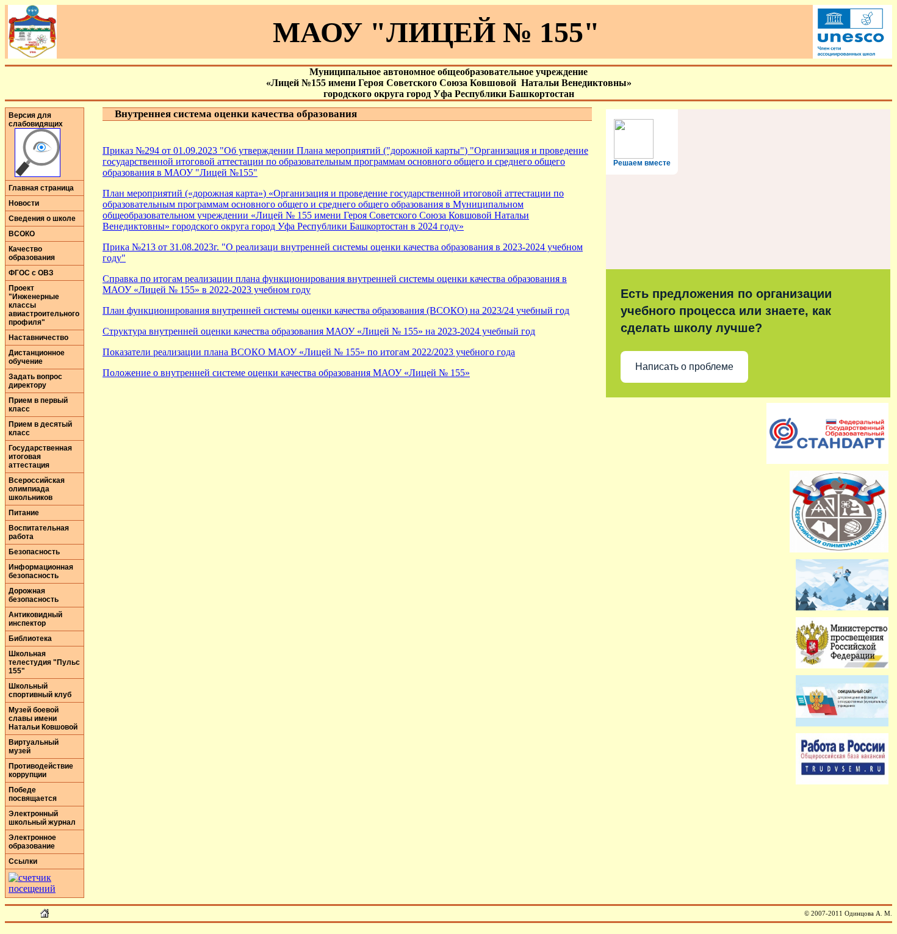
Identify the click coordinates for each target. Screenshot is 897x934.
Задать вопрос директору (35, 380)
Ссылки (23, 861)
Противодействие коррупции (41, 770)
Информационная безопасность (41, 571)
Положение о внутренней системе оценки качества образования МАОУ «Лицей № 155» (286, 372)
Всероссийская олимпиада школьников (37, 489)
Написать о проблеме (684, 366)
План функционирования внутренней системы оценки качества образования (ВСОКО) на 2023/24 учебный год (336, 310)
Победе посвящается (33, 794)
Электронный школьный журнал (42, 818)
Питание (24, 513)
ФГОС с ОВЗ (31, 273)
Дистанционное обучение (37, 357)
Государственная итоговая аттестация (40, 456)
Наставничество (38, 337)
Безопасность (34, 552)
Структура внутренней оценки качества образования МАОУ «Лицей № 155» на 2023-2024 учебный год (319, 331)
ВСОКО (22, 234)
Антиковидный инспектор (35, 619)
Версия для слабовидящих (36, 119)
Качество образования (32, 253)
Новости (24, 203)
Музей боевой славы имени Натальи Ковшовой (43, 718)
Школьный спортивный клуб (40, 690)
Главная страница (41, 188)
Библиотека (30, 638)
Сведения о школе (42, 218)
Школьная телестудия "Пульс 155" (44, 662)
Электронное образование (32, 841)
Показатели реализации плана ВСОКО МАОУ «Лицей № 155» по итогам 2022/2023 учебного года (309, 352)
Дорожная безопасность (34, 595)
